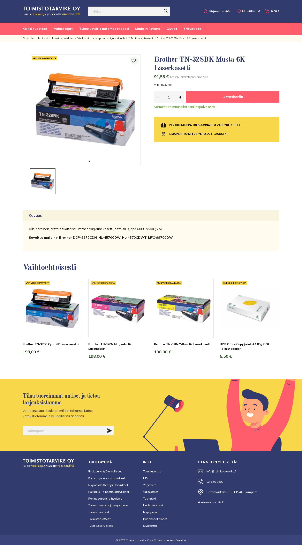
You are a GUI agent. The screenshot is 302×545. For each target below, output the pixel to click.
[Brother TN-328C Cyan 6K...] (76, 294)
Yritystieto (192, 29)
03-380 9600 (214, 481)
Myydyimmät (151, 512)
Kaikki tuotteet (35, 29)
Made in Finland (147, 29)
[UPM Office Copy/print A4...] (273, 294)
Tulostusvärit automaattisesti (104, 29)
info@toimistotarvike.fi (221, 471)
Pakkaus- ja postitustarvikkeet (108, 492)
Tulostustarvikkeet (100, 526)
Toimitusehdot (152, 471)
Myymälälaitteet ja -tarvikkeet (108, 485)
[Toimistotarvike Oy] (51, 11)
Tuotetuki (149, 498)
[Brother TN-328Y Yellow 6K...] (207, 294)
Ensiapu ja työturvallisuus (105, 471)
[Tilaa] (109, 430)
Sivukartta (150, 526)
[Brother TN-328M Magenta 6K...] (142, 294)
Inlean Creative (177, 540)
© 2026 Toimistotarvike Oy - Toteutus (141, 540)
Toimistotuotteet (99, 519)
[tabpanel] (85, 109)
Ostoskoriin (232, 96)
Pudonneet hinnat (155, 519)
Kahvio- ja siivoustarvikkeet (106, 478)
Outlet (172, 29)
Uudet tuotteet (153, 505)
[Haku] (166, 11)
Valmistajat (63, 29)
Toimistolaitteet (98, 512)
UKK (146, 478)
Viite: (157, 85)
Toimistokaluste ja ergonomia (108, 505)
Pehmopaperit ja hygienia (105, 498)
